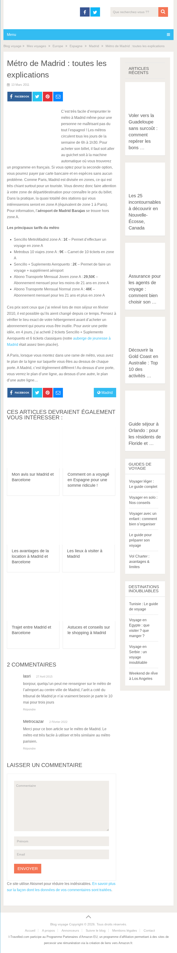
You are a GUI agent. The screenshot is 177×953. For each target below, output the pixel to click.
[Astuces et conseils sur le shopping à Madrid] (89, 600)
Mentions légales (124, 930)
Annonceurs (70, 930)
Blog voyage (12, 46)
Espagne (76, 46)
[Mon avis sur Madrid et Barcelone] (33, 447)
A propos (48, 930)
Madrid (94, 46)
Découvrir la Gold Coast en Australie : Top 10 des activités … (143, 362)
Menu (11, 35)
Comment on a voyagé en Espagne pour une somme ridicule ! (88, 480)
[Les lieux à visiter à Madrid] (88, 524)
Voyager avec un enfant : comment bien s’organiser (143, 519)
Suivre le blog (96, 930)
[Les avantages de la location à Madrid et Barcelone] (33, 524)
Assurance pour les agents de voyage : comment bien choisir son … (145, 289)
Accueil (30, 930)
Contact (149, 930)
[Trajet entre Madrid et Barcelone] (33, 600)
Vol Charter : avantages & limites (139, 561)
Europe (58, 46)
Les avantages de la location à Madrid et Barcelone (30, 556)
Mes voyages (36, 46)
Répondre (29, 709)
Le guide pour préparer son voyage (140, 540)
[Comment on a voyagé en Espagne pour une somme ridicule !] (89, 447)
